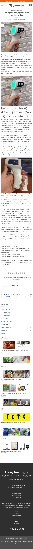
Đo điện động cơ (5, 315)
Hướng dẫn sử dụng (16, 10)
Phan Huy (22, 19)
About (16, 521)
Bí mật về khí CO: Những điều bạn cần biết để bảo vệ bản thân (13, 422)
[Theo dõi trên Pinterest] (20, 529)
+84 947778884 (16, 495)
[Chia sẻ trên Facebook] (10, 273)
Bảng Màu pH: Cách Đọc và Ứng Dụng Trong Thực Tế (11, 364)
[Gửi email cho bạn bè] (14, 273)
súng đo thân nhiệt (13, 141)
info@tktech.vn (16, 493)
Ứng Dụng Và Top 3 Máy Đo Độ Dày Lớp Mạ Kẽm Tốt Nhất (12, 408)
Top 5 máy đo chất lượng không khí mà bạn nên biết (11, 451)
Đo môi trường (5, 318)
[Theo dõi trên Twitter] (18, 529)
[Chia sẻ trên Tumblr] (22, 273)
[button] (2, 5)
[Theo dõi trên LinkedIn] (23, 529)
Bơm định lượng (5, 309)
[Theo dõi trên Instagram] (13, 529)
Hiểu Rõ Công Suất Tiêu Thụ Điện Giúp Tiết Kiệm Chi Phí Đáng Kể (13, 393)
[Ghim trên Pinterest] (16, 273)
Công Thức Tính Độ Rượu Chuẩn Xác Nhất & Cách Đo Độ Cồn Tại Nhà (14, 350)
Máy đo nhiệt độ (5, 324)
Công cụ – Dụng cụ (6, 312)
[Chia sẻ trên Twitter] (12, 273)
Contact (16, 523)
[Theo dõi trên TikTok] (15, 529)
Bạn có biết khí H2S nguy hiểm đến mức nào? (9, 436)
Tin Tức (3, 333)
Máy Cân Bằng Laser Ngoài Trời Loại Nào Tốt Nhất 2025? (12, 379)
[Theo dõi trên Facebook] (10, 529)
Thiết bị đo (4, 330)
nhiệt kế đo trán (25, 141)
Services (16, 513)
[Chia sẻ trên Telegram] (24, 273)
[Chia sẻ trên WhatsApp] (8, 273)
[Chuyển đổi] (31, 327)
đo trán (17, 67)
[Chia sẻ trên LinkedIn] (20, 273)
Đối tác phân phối (16, 515)
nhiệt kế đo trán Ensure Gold (14, 239)
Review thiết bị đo (6, 327)
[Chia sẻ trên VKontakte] (18, 273)
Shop (16, 511)
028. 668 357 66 (16, 497)
